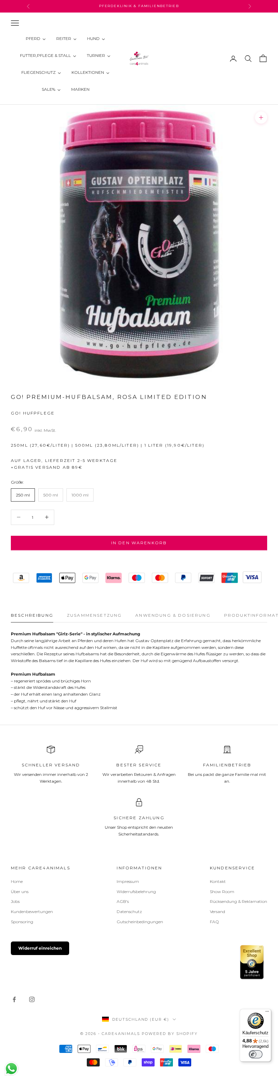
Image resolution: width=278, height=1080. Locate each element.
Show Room (222, 891)
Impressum (128, 881)
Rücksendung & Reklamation (238, 901)
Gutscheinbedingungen (140, 921)
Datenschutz (129, 911)
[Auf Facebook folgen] (14, 999)
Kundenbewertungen (32, 911)
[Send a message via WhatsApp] (11, 1069)
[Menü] (267, 1013)
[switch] (255, 1054)
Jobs (15, 901)
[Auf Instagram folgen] (31, 999)
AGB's (123, 901)
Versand (217, 911)
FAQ (214, 921)
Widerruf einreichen (40, 948)
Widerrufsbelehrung (136, 891)
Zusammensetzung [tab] (94, 615)
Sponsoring (22, 921)
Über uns (19, 891)
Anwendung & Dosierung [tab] (172, 615)
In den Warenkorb (139, 542)
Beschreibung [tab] (32, 615)
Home (17, 881)
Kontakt (218, 881)
